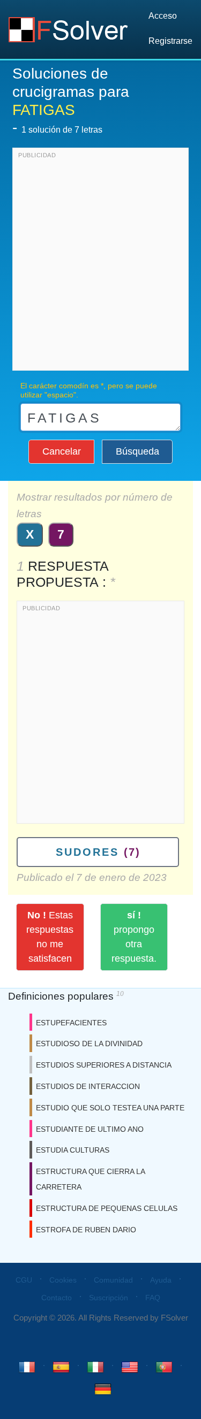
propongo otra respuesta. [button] (134, 937)
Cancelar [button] (61, 451)
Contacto (56, 1297)
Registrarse (170, 40)
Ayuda (161, 1280)
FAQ (152, 1297)
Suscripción (108, 1297)
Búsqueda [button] (137, 451)
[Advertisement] (100, 262)
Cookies (63, 1280)
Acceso (162, 15)
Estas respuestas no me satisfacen (49, 937)
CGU (24, 1280)
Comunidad (113, 1280)
